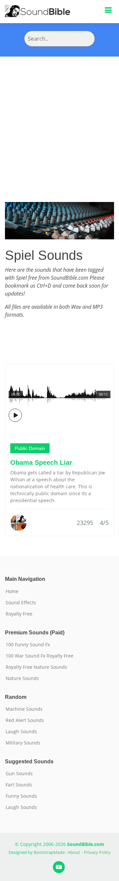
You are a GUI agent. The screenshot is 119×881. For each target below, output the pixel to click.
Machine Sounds (24, 709)
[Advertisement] (59, 119)
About (74, 852)
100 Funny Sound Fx (28, 644)
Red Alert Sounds (25, 720)
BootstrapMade (49, 852)
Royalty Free (19, 614)
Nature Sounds (22, 678)
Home (12, 591)
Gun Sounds (19, 773)
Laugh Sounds (21, 731)
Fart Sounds (19, 784)
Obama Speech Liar (41, 462)
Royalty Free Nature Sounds (36, 667)
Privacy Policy (97, 852)
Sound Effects (21, 602)
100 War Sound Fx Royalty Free (39, 656)
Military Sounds (23, 743)
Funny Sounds (21, 796)
